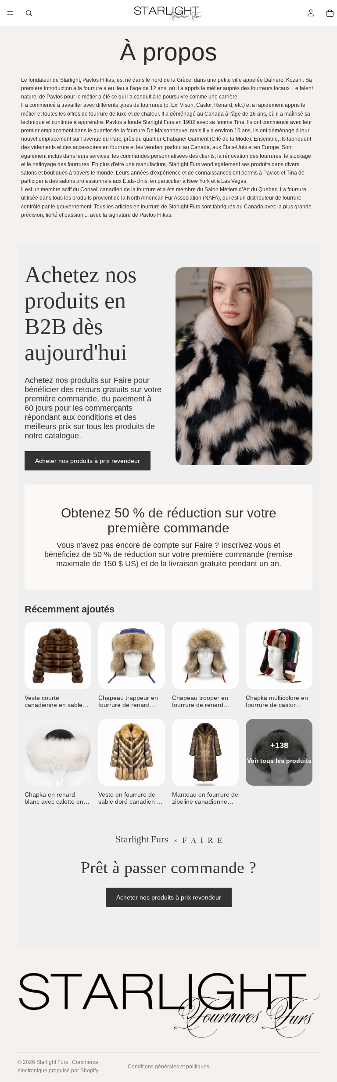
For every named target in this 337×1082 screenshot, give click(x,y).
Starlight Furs (52, 1062)
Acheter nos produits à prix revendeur (87, 460)
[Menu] (10, 13)
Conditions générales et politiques (168, 1067)
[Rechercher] (29, 13)
